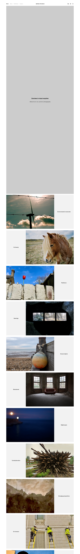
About (11, 3)
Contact (21, 3)
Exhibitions (16, 3)
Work (7, 3)
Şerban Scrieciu (40, 3)
